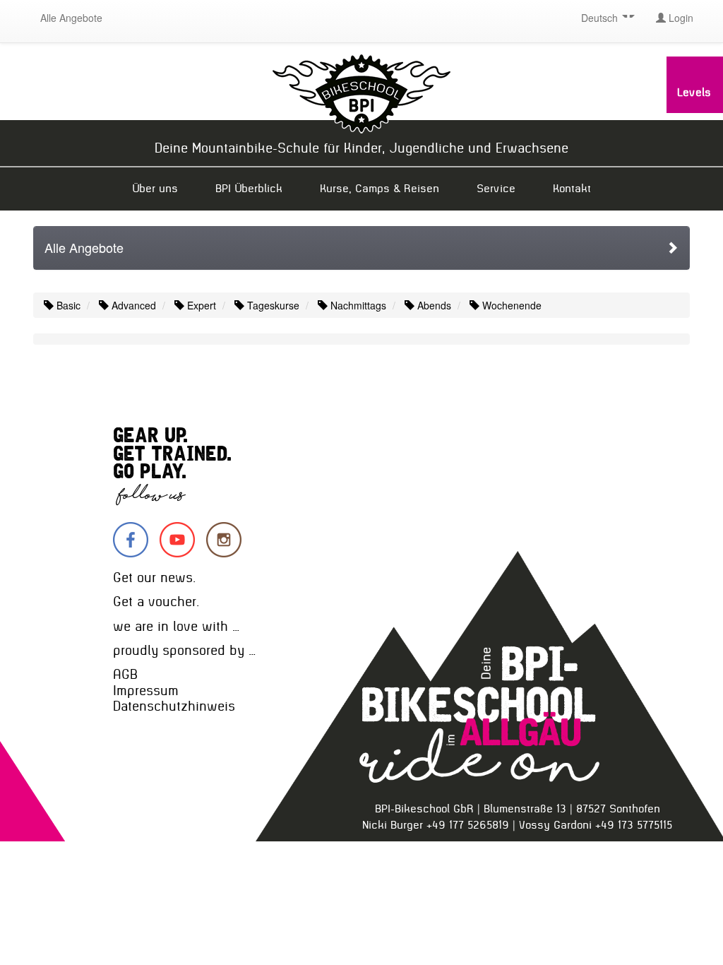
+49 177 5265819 (467, 825)
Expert (200, 305)
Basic (67, 305)
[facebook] (130, 539)
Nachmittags (357, 305)
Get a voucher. (156, 601)
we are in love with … (176, 626)
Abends (432, 305)
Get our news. (154, 577)
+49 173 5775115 (633, 825)
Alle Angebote (71, 18)
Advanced (132, 305)
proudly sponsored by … (184, 650)
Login (679, 18)
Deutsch (601, 18)
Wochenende (510, 305)
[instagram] (223, 539)
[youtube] (177, 539)
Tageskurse (271, 305)
